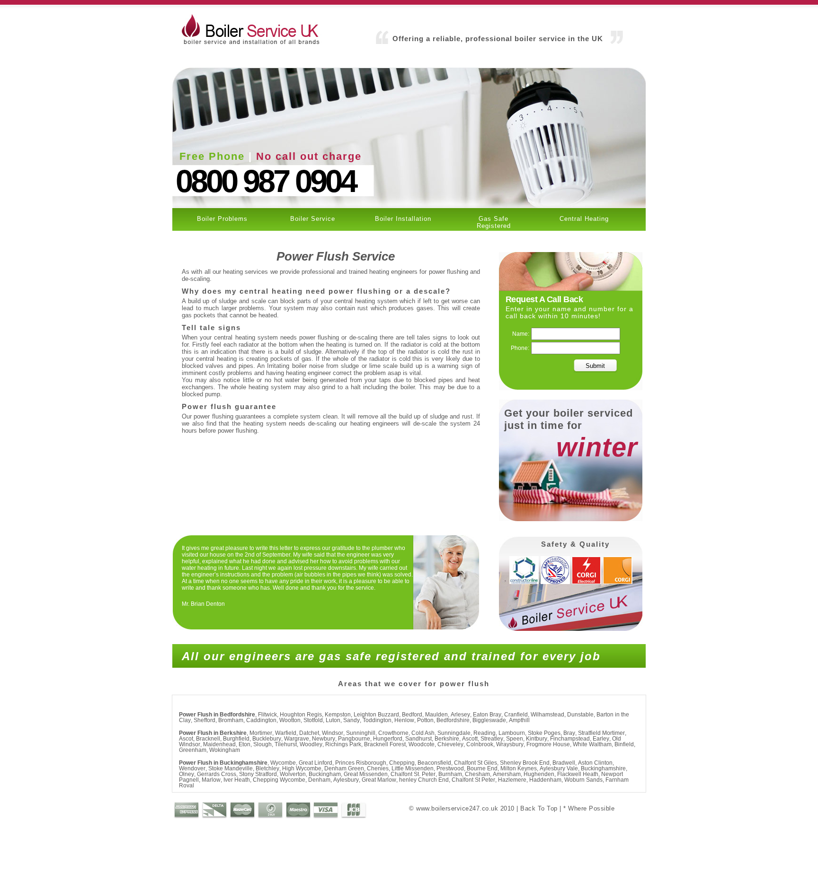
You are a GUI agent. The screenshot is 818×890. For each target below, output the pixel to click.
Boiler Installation (403, 218)
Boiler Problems (222, 218)
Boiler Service (312, 218)
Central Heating (584, 218)
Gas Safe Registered (494, 222)
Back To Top (539, 808)
